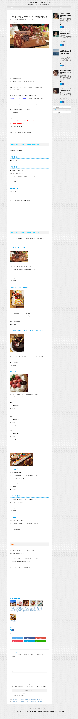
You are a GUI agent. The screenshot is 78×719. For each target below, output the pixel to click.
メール (13, 676)
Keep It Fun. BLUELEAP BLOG (39, 2)
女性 (12, 7)
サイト (13, 680)
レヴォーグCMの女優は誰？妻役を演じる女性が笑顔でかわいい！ (65, 33)
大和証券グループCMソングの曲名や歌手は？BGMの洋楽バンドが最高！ (65, 52)
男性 (22, 7)
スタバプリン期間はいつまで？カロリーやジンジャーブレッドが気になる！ (39, 609)
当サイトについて (33, 708)
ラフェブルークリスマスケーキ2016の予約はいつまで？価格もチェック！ (33, 609)
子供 (31, 7)
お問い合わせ (45, 708)
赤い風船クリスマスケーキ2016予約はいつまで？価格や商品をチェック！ (19, 609)
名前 (13, 671)
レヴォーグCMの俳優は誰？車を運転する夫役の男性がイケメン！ (65, 15)
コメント (13, 656)
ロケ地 (61, 7)
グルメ (12, 633)
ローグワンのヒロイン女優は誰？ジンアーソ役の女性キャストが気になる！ (28, 699)
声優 (41, 7)
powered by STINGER (50, 716)
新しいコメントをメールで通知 (19, 693)
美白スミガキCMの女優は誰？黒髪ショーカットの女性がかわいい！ (65, 72)
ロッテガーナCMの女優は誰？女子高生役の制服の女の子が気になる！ (27, 701)
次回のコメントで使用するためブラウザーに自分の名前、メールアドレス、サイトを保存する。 (29, 687)
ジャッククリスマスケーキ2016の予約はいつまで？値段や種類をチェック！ (26, 609)
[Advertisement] (29, 65)
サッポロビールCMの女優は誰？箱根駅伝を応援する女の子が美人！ (65, 90)
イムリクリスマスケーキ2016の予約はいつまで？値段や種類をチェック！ (13, 609)
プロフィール (40, 708)
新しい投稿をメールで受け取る (19, 695)
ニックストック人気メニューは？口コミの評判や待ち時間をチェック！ (13, 622)
